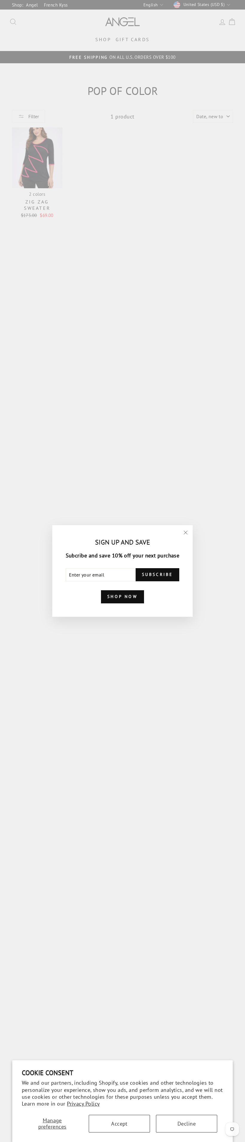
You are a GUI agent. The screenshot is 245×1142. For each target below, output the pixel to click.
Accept (119, 1123)
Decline (186, 1123)
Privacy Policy (83, 1103)
